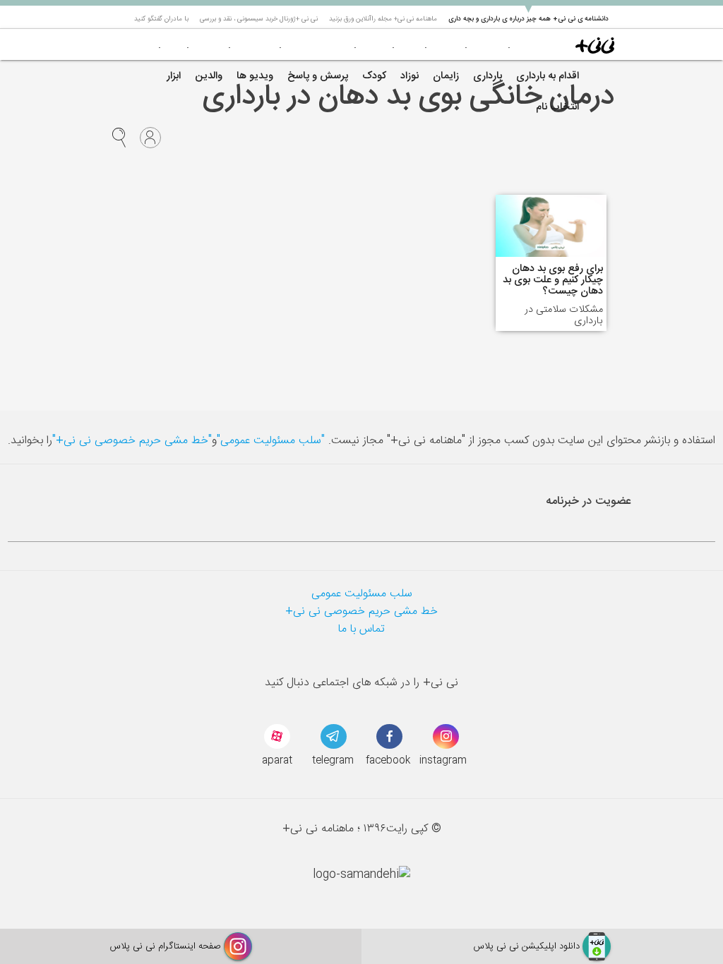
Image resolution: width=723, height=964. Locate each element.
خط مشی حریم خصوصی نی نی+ (361, 611)
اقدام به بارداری (547, 76)
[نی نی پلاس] (594, 44)
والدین (208, 76)
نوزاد (409, 76)
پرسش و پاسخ (317, 76)
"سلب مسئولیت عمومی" (271, 440)
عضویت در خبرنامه (588, 501)
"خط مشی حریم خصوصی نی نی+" (132, 440)
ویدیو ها (255, 76)
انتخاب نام (557, 107)
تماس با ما (361, 629)
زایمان (446, 76)
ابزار (174, 76)
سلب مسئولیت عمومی (361, 593)
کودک (374, 76)
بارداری (487, 76)
